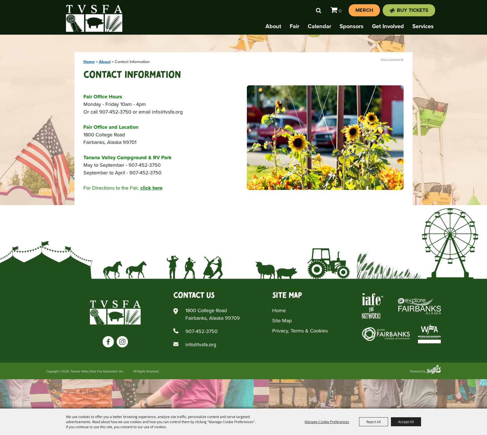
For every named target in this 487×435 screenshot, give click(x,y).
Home (89, 62)
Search (319, 10)
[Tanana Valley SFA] (115, 312)
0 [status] (340, 11)
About (273, 26)
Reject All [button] (373, 422)
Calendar (319, 26)
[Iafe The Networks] (372, 306)
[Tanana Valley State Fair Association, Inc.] (94, 18)
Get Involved (388, 26)
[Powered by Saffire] (434, 370)
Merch (364, 10)
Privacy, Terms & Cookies (300, 330)
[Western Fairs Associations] (429, 334)
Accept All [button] (406, 422)
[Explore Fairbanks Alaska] (419, 306)
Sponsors (352, 26)
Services (423, 26)
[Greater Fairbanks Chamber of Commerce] (386, 334)
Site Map (282, 320)
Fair (294, 26)
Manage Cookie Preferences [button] (327, 422)
